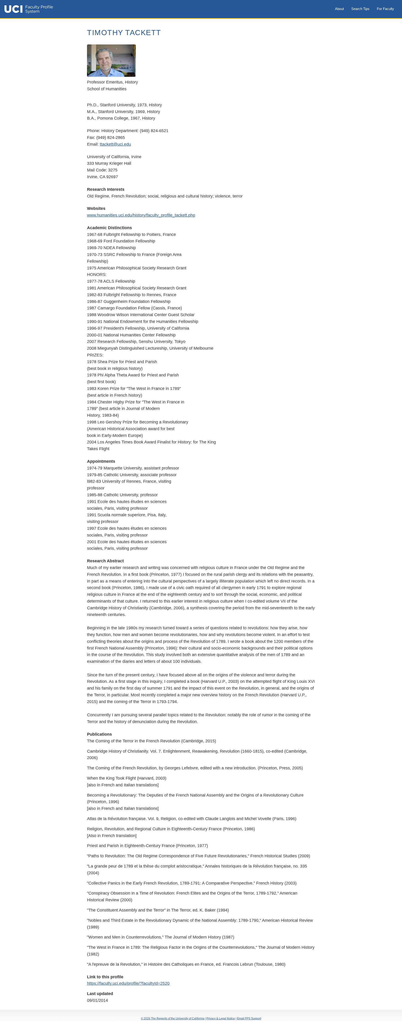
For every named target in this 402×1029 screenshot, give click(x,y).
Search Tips (360, 9)
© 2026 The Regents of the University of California (172, 1018)
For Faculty (385, 9)
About (339, 9)
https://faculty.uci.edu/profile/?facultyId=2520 (128, 983)
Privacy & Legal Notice (220, 1018)
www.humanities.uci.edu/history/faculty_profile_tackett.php (141, 215)
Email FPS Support (249, 1018)
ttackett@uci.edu (115, 144)
